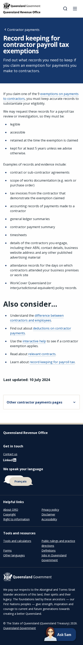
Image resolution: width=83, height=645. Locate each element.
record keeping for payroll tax (52, 362)
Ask (53, 634)
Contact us (10, 454)
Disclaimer (48, 514)
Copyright (9, 514)
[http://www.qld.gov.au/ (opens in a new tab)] (41, 577)
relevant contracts (42, 354)
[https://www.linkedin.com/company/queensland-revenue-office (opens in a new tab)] (9, 461)
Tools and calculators (17, 541)
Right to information (16, 519)
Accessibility (49, 519)
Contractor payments (23, 29)
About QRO (10, 510)
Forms (7, 550)
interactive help (34, 341)
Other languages (14, 555)
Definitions (49, 550)
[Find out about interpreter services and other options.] (41, 480)
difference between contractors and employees (37, 317)
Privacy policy (50, 510)
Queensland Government (19, 628)
